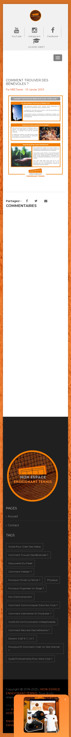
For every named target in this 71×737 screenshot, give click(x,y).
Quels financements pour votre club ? (30, 658)
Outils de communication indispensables (31, 621)
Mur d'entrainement (20, 596)
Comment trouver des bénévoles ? (28, 554)
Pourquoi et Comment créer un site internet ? (34, 648)
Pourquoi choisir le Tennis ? (24, 579)
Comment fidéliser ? (20, 571)
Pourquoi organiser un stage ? (26, 588)
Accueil (13, 516)
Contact (13, 525)
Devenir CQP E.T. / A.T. (21, 638)
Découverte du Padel (20, 563)
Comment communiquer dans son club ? (33, 605)
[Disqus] (35, 259)
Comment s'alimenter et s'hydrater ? (29, 613)
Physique (52, 579)
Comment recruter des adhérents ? (29, 630)
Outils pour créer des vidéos (24, 546)
